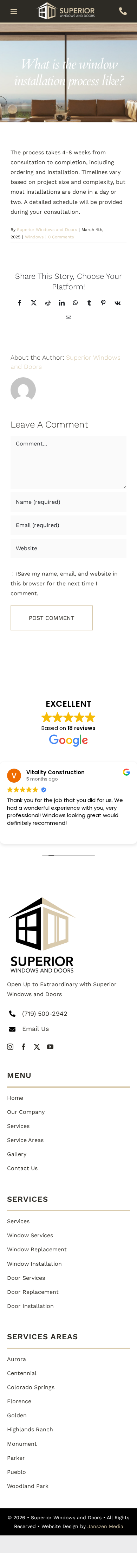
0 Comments (61, 237)
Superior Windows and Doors (47, 229)
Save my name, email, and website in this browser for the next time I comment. (64, 583)
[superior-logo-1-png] (42, 900)
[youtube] (50, 1047)
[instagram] (10, 1047)
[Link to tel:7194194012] (123, 11)
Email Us (35, 1028)
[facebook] (23, 1047)
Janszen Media (105, 1526)
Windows (34, 237)
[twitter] (37, 1047)
